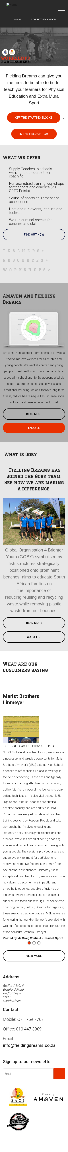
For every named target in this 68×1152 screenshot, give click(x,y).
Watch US (34, 656)
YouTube (33, 137)
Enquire (34, 447)
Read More (34, 433)
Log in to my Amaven (43, 19)
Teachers (22, 271)
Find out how (34, 121)
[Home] (12, 4)
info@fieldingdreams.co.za (29, 1065)
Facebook (34, 153)
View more (34, 975)
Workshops (25, 289)
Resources (24, 280)
